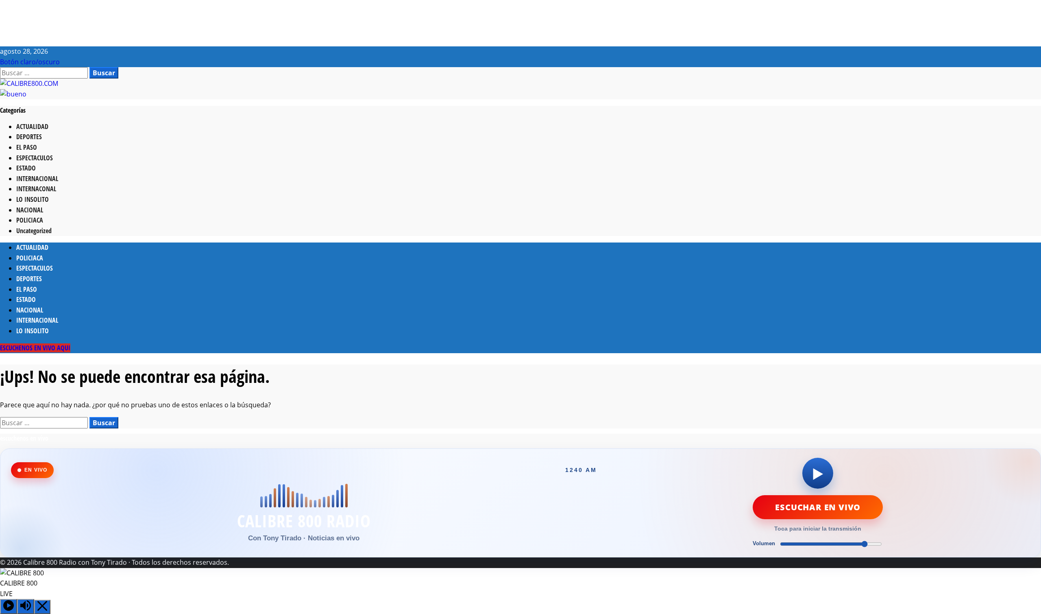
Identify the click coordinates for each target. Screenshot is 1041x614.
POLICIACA (29, 220)
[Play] (8, 606)
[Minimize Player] (42, 607)
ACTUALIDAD (32, 126)
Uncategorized (34, 230)
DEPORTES (29, 136)
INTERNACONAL (36, 188)
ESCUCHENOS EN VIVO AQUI (35, 347)
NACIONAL (29, 209)
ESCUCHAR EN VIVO (817, 507)
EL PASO (26, 147)
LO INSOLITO (32, 199)
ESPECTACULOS (34, 157)
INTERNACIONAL (37, 178)
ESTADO (26, 168)
